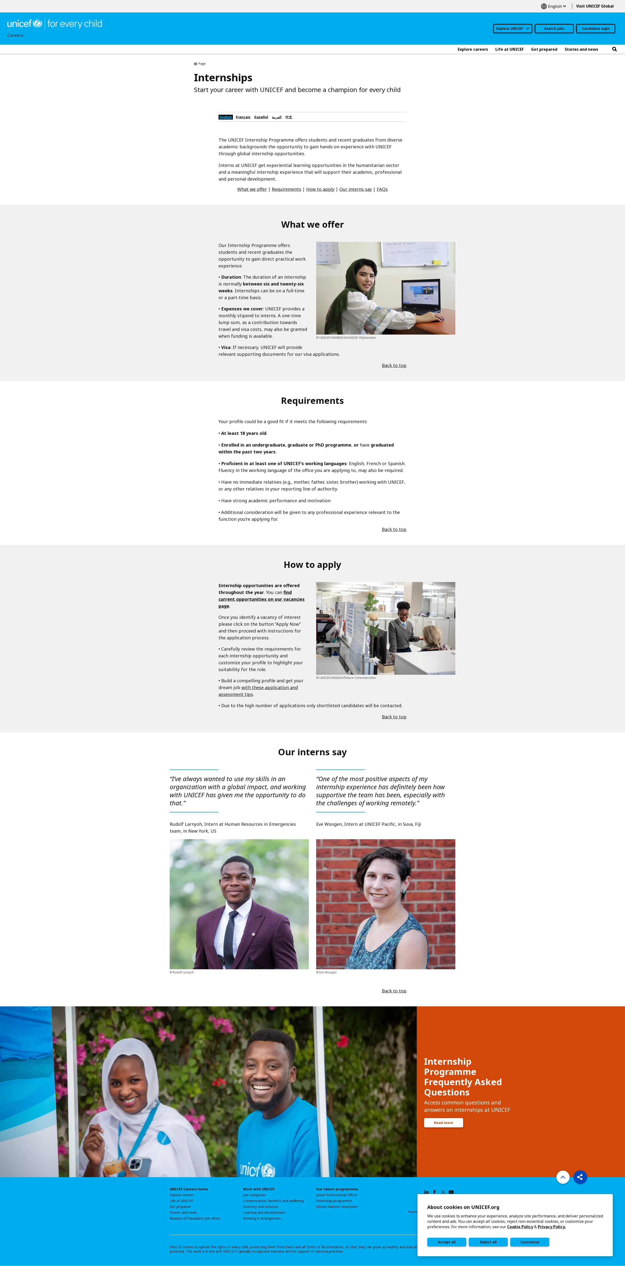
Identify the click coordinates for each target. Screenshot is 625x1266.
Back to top (394, 365)
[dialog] (515, 1225)
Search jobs (554, 28)
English (553, 6)
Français (243, 117)
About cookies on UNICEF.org (463, 1207)
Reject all (488, 1242)
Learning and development (264, 1212)
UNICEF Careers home (189, 1189)
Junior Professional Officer (337, 1195)
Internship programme (334, 1201)
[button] (580, 1177)
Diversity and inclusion (260, 1207)
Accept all (447, 1242)
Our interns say (355, 189)
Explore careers (182, 1195)
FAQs (382, 189)
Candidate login (596, 28)
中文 (288, 117)
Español (261, 117)
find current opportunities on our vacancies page (262, 599)
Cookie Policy (520, 1226)
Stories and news (183, 1212)
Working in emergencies (262, 1218)
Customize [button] (530, 1242)
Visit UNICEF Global (595, 6)
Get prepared (180, 1207)
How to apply (320, 189)
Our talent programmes (337, 1189)
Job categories (254, 1195)
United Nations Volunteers (337, 1207)
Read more (443, 1122)
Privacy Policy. (552, 1226)
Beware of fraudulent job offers (195, 1218)
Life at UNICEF (181, 1201)
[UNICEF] (54, 23)
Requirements (286, 189)
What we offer (252, 189)
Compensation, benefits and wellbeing (273, 1201)
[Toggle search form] (614, 49)
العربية (276, 117)
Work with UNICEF (259, 1189)
